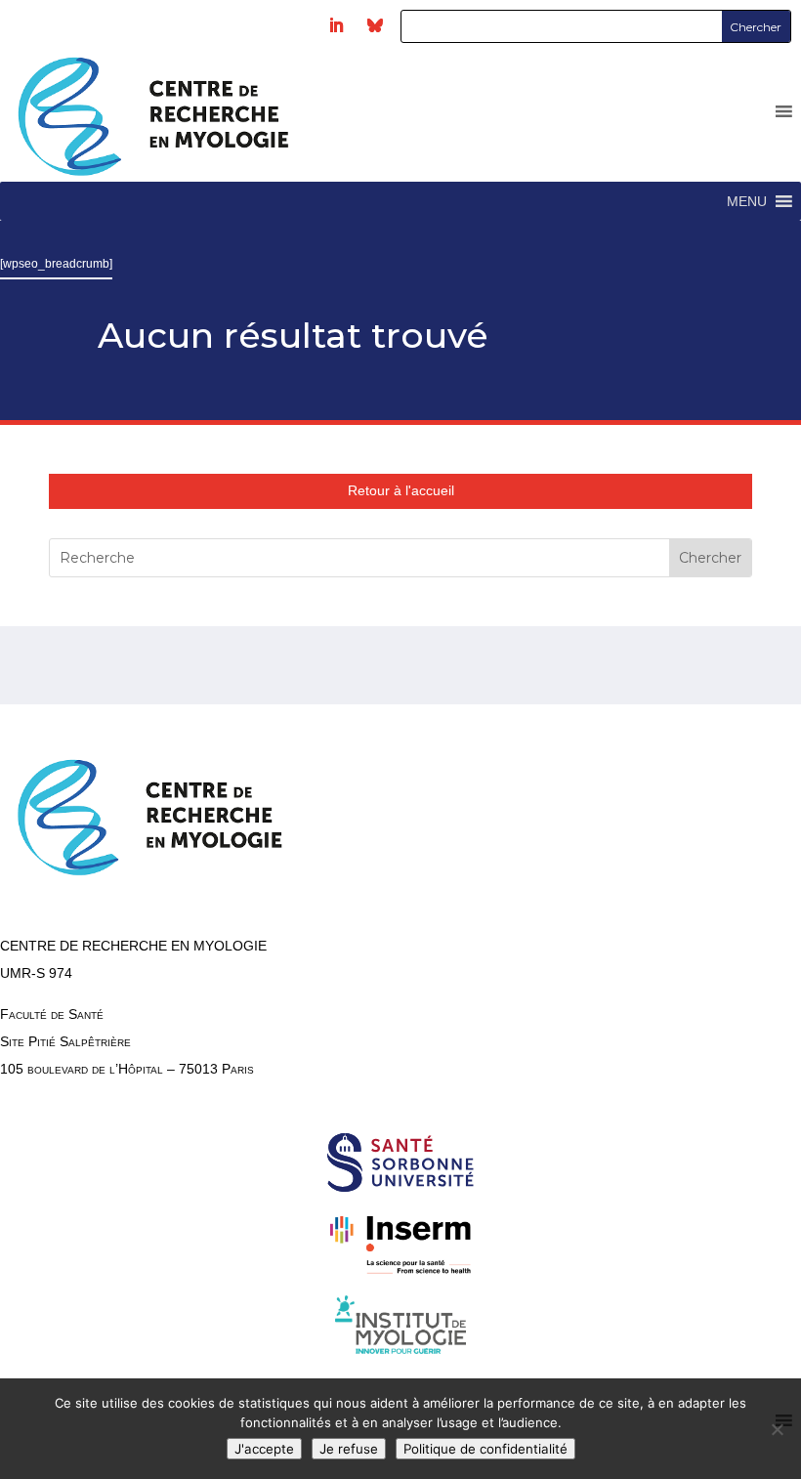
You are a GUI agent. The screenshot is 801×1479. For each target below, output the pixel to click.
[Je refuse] (776, 1429)
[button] (747, 201)
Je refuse (348, 1449)
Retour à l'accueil (401, 490)
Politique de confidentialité (485, 1449)
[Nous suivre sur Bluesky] (375, 25)
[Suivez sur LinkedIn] (336, 25)
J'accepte (264, 1449)
